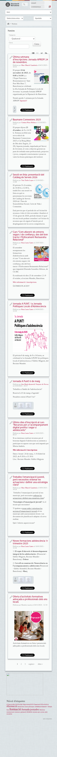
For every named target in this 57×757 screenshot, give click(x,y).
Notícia (10, 57)
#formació (12, 706)
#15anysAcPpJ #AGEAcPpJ (15, 704)
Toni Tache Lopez (27, 180)
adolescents (21, 706)
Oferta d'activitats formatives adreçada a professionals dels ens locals (30, 599)
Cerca (11, 42)
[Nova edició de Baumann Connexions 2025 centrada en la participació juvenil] (41, 133)
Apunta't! (23, 101)
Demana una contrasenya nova (49, 6)
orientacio (17, 712)
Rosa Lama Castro (27, 243)
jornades (34, 709)
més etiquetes (47, 719)
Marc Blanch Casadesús (29, 65)
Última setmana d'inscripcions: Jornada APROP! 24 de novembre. (30, 60)
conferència (38, 706)
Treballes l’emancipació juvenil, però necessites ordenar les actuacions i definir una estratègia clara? (30, 481)
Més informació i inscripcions (24, 282)
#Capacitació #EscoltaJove (41, 704)
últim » (40, 664)
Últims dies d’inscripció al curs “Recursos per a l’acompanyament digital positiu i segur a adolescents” (30, 426)
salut (46, 712)
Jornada (25, 709)
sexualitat (9, 714)
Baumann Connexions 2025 (27, 119)
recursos (29, 712)
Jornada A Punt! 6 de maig (26, 381)
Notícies (14, 24)
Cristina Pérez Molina (28, 122)
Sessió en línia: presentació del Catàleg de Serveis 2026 (28, 176)
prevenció (23, 712)
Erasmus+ (44, 706)
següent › (31, 664)
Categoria (12, 35)
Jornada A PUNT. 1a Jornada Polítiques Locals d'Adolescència (29, 305)
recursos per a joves (38, 712)
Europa (50, 706)
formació (15, 709)
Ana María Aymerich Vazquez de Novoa (34, 384)
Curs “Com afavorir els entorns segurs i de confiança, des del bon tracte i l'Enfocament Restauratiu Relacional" (30, 236)
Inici (8, 24)
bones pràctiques (29, 706)
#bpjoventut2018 (28, 704)
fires (8, 710)
